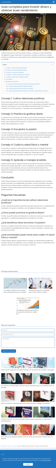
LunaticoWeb (6, 2)
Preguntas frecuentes (12, 81)
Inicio (2, 454)
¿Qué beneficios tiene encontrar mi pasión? (20, 88)
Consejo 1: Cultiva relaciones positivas (16, 68)
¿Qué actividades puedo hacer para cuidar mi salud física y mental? (28, 91)
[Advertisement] (28, 258)
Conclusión (9, 79)
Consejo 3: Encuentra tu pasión (15, 72)
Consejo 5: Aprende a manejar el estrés (17, 77)
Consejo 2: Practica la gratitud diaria (16, 70)
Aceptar (28, 464)
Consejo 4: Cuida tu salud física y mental (17, 74)
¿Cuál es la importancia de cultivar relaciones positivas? (24, 84)
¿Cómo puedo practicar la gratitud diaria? (20, 86)
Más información (46, 460)
